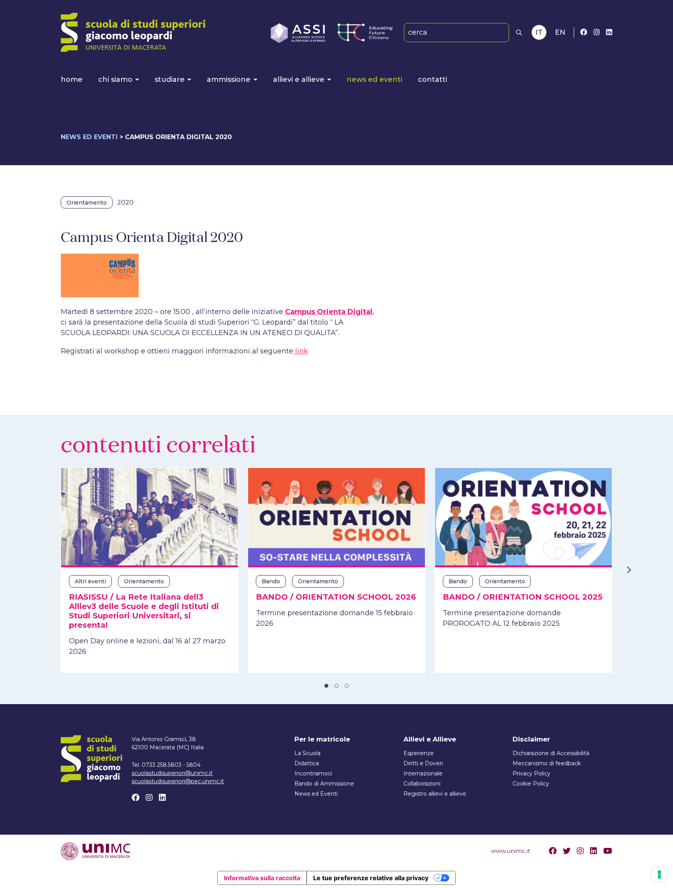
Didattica (306, 763)
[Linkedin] (609, 32)
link (300, 351)
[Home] (133, 32)
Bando (271, 581)
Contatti (432, 79)
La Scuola (307, 753)
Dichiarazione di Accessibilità (551, 753)
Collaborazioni (421, 783)
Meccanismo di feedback (547, 763)
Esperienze (418, 753)
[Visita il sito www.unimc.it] (95, 850)
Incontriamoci (313, 773)
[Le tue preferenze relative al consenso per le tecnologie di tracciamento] (659, 874)
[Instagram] (597, 32)
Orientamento (87, 202)
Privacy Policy (531, 773)
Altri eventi (90, 581)
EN (560, 32)
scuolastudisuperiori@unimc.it (172, 773)
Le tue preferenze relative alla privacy (370, 878)
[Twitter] (567, 851)
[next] (628, 570)
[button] (519, 32)
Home (72, 79)
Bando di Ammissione (324, 783)
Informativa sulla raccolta (262, 878)
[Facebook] (583, 32)
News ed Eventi (374, 79)
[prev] (44, 570)
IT (539, 32)
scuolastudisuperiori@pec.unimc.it (178, 781)
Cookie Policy (531, 783)
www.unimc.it (510, 850)
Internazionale (422, 773)
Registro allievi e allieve (434, 793)
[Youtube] (607, 851)
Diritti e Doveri (423, 763)
